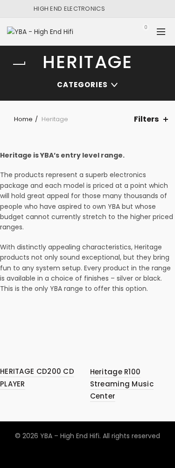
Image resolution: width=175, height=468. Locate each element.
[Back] (18, 64)
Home (23, 119)
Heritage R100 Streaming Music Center (122, 384)
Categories (82, 84)
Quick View (77, 311)
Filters (146, 119)
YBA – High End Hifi (69, 435)
